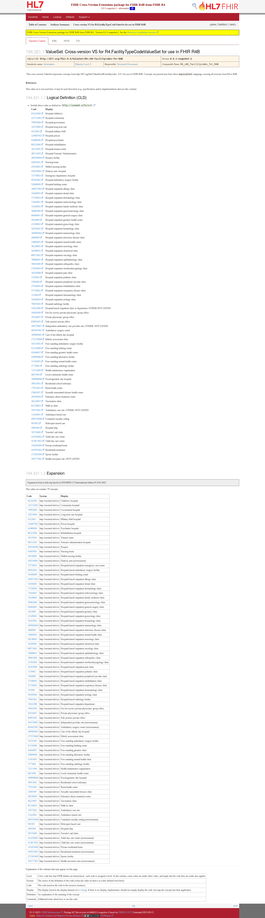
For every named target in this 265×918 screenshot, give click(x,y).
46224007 (36, 401)
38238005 (36, 246)
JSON (66, 41)
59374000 (36, 432)
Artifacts (70, 16)
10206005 (36, 193)
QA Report (59, 915)
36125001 (36, 149)
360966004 (36, 233)
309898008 (36, 379)
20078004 (36, 396)
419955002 (36, 450)
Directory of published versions (141, 32)
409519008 (36, 419)
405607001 (36, 330)
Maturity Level (82, 64)
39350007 (36, 317)
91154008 (36, 348)
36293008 (36, 273)
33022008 (36, 308)
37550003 (36, 197)
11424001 (36, 414)
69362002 (36, 180)
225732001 (36, 118)
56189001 (36, 250)
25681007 (36, 392)
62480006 (36, 140)
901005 (34, 423)
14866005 (36, 242)
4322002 (35, 131)
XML (54, 41)
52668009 (36, 184)
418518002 (36, 171)
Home (45, 16)
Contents (33, 16)
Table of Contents (44, 915)
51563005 (36, 361)
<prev (212, 24)
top (133, 905)
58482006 (36, 211)
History (107, 915)
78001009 (36, 264)
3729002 (35, 277)
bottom (223, 24)
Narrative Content (37, 41)
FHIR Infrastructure (51, 912)
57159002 (36, 290)
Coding (82, 890)
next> (232, 24)
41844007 (36, 352)
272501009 (36, 454)
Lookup (57, 16)
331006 (34, 295)
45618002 (36, 166)
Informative (49, 64)
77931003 (36, 388)
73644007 (36, 202)
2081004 (35, 427)
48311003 (36, 153)
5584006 (35, 282)
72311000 (36, 370)
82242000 (36, 113)
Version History (72, 915)
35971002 (36, 410)
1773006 (35, 366)
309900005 (36, 335)
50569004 (36, 299)
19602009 (36, 312)
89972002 (36, 255)
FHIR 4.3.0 (123, 912)
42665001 (36, 162)
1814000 (35, 220)
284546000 (36, 157)
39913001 (36, 383)
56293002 (36, 228)
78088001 (36, 259)
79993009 (36, 122)
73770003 (36, 175)
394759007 (36, 326)
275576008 (36, 339)
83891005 (36, 321)
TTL (78, 41)
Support (83, 16)
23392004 (36, 268)
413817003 (36, 441)
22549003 (36, 224)
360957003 (36, 189)
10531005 (36, 343)
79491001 (36, 304)
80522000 (36, 144)
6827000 (35, 374)
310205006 (36, 445)
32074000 (36, 127)
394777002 (36, 459)
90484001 (36, 215)
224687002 (36, 135)
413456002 (36, 436)
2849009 (35, 237)
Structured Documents (127, 64)
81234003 (36, 405)
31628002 (36, 206)
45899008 (36, 357)
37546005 (36, 286)
